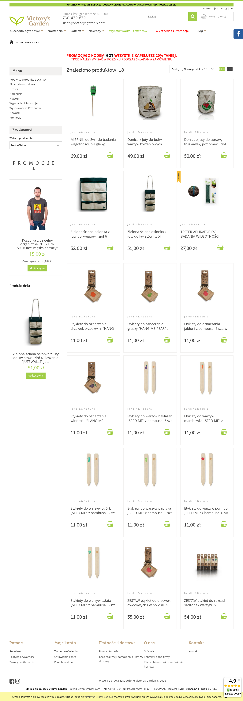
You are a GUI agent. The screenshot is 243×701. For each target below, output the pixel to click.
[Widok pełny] (230, 69)
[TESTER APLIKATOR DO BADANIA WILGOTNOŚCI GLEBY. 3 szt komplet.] (203, 199)
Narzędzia (15, 94)
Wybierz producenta (20, 138)
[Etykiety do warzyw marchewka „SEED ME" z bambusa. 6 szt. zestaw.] (207, 383)
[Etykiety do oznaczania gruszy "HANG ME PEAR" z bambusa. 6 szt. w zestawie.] (150, 291)
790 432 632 (74, 18)
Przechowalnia (63, 662)
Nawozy (14, 98)
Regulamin (16, 651)
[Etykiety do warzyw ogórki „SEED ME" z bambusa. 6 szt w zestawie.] (93, 475)
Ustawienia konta (65, 657)
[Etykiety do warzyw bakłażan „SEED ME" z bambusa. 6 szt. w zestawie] (150, 383)
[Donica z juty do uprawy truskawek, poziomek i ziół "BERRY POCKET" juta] (207, 106)
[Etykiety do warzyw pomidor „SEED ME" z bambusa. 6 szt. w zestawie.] (207, 475)
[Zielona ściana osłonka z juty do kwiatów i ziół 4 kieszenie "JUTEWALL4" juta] (150, 199)
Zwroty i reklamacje (21, 662)
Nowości (14, 113)
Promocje (15, 117)
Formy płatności (109, 651)
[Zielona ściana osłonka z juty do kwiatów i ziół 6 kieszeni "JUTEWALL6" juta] (93, 199)
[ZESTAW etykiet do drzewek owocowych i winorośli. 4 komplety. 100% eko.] (150, 567)
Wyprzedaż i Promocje (23, 103)
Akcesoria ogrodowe (22, 84)
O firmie (149, 651)
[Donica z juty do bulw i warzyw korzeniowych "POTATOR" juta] (150, 106)
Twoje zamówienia (66, 651)
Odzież (13, 89)
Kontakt (193, 651)
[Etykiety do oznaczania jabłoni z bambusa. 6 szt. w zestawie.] (207, 291)
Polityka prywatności (22, 657)
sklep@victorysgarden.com (84, 23)
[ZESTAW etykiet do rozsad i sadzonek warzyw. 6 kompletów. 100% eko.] (207, 567)
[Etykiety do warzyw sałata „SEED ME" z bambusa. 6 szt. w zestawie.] (93, 567)
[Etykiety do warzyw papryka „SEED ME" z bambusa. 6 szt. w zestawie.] (150, 475)
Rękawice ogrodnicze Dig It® (27, 79)
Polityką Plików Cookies (99, 697)
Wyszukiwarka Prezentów (25, 108)
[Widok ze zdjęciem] (222, 69)
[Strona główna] (34, 22)
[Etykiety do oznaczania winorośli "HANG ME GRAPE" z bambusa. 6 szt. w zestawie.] (93, 383)
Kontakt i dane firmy (157, 657)
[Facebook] (238, 33)
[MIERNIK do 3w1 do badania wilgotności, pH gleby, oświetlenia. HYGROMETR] (93, 106)
